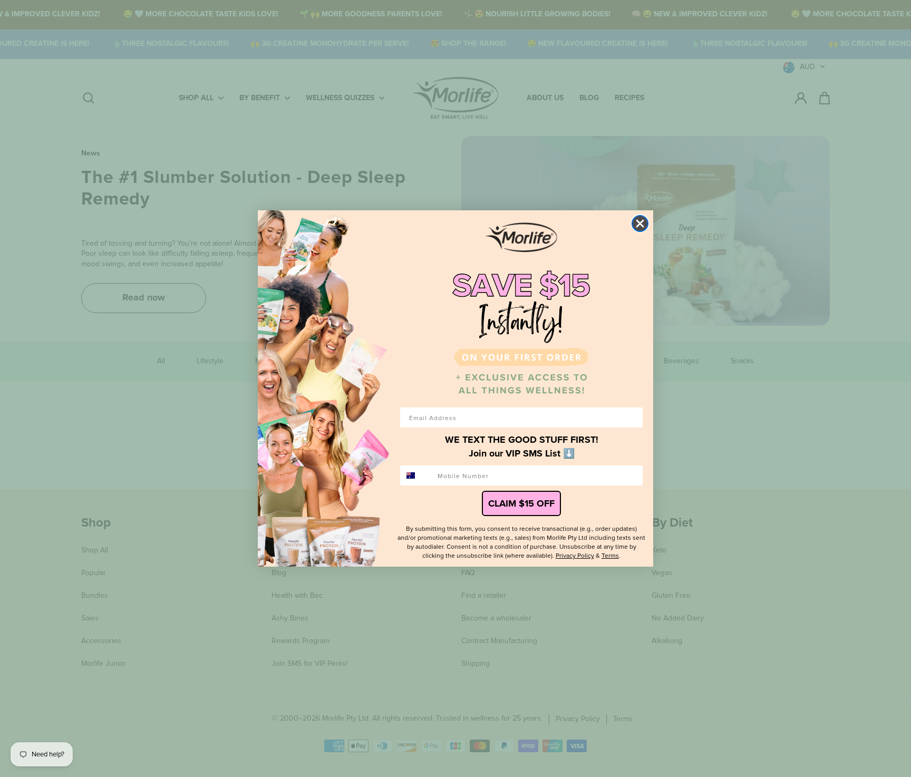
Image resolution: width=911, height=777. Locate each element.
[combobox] (416, 475)
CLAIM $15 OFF (521, 503)
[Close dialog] (640, 223)
